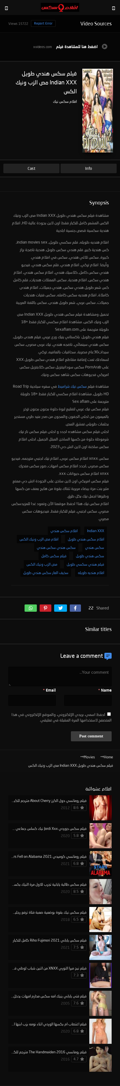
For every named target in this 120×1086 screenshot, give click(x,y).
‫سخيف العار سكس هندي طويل (45, 572)
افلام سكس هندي (64, 530)
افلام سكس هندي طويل (86, 539)
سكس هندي (94, 547)
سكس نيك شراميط (72, 386)
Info (88, 168)
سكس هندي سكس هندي (56, 547)
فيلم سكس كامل (53, 556)
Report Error (43, 23)
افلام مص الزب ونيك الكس (39, 539)
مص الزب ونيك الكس (42, 564)
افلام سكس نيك (65, 101)
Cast (31, 168)
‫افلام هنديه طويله (91, 572)
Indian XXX (95, 530)
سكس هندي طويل (90, 556)
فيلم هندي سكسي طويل (85, 564)
